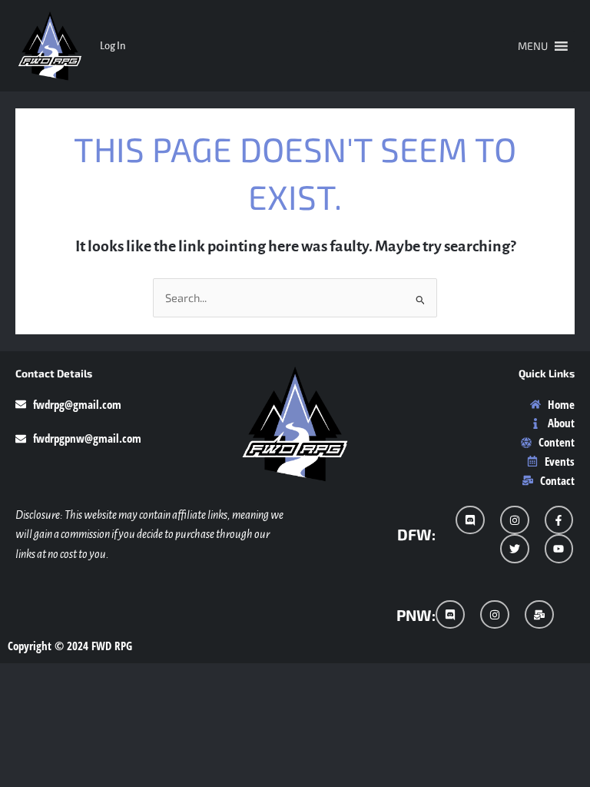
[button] (533, 46)
